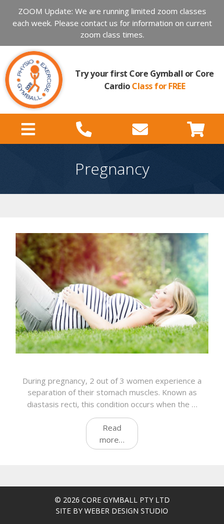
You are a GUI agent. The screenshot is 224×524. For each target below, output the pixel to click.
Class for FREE (158, 86)
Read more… (112, 433)
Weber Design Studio (126, 511)
